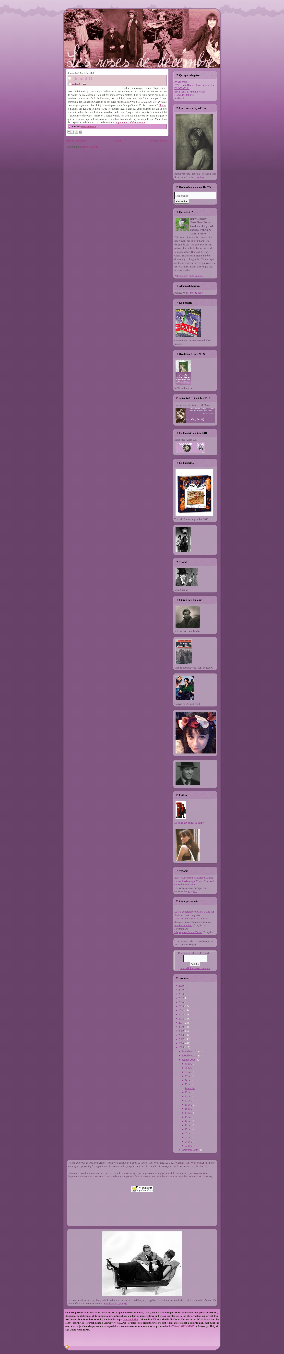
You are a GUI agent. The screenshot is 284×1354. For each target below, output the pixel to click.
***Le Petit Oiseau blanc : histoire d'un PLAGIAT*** (194, 86)
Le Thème (174, 1326)
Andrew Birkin (130, 1319)
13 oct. (188, 1125)
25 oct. (188, 1076)
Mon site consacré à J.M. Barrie (190, 918)
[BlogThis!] (72, 132)
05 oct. (188, 1137)
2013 (181, 1014)
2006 (181, 1043)
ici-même (199, 177)
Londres (209, 877)
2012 (181, 1018)
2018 (181, 993)
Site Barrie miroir (183, 925)
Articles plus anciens (157, 140)
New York (209, 881)
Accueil (117, 140)
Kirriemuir (187, 877)
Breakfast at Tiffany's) (115, 1303)
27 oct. (188, 1072)
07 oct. (188, 1133)
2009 (181, 1030)
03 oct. (188, 1145)
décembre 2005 (190, 1051)
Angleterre (199, 877)
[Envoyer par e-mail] (69, 132)
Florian (162, 105)
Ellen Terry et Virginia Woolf (189, 91)
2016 (181, 1002)
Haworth (178, 881)
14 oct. (188, 1121)
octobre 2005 (188, 1059)
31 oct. (188, 1063)
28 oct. (188, 1067)
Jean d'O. (84, 78)
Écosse (178, 877)
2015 (181, 1006)
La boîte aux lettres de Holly (189, 822)
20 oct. (188, 1100)
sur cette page (196, 292)
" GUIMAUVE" (187, 1326)
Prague (191, 884)
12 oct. (188, 1129)
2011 (181, 1022)
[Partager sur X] (76, 132)
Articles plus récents (76, 140)
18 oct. (188, 1108)
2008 (181, 1035)
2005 (181, 1047)
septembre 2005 (190, 1149)
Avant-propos (181, 81)
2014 (181, 1010)
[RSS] (67, 1347)
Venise (199, 881)
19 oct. (188, 1104)
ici (189, 891)
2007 (181, 1039)
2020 (181, 985)
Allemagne (189, 881)
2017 (181, 998)
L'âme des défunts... (184, 94)
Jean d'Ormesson (88, 126)
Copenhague (181, 884)
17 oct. (188, 1112)
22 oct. (188, 1092)
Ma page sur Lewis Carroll (188, 932)
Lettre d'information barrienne (195, 968)
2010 (181, 1026)
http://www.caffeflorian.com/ (130, 122)
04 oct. (188, 1141)
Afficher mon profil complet (188, 276)
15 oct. (188, 1117)
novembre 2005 (190, 1055)
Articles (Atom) (89, 146)
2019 (181, 989)
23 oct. (188, 1084)
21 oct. (188, 1096)
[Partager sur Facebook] (80, 132)
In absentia (180, 98)
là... (195, 891)
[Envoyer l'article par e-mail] (85, 83)
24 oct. (188, 1080)
